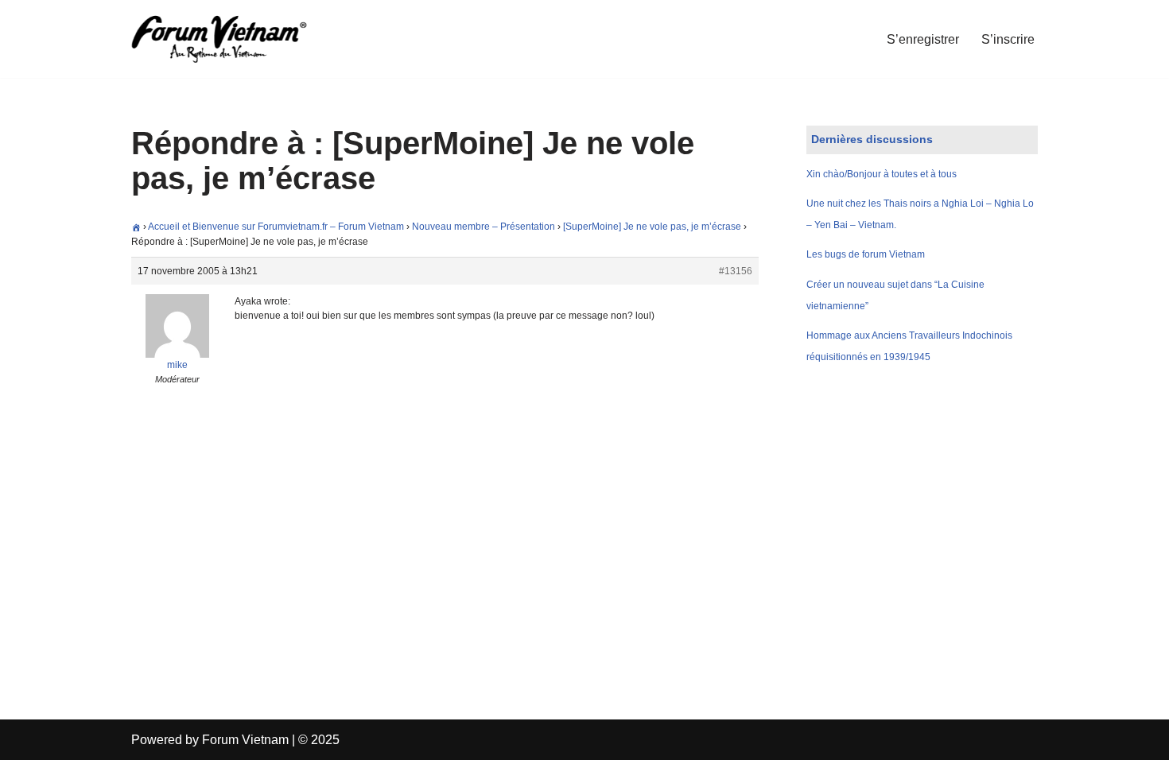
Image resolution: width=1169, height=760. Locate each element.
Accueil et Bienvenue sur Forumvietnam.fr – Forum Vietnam (276, 226)
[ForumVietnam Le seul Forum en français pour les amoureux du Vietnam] (230, 39)
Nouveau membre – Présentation (483, 226)
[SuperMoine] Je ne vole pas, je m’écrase (652, 226)
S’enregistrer (923, 39)
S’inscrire (1008, 39)
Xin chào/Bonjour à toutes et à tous (881, 174)
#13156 (735, 271)
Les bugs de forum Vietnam (865, 254)
